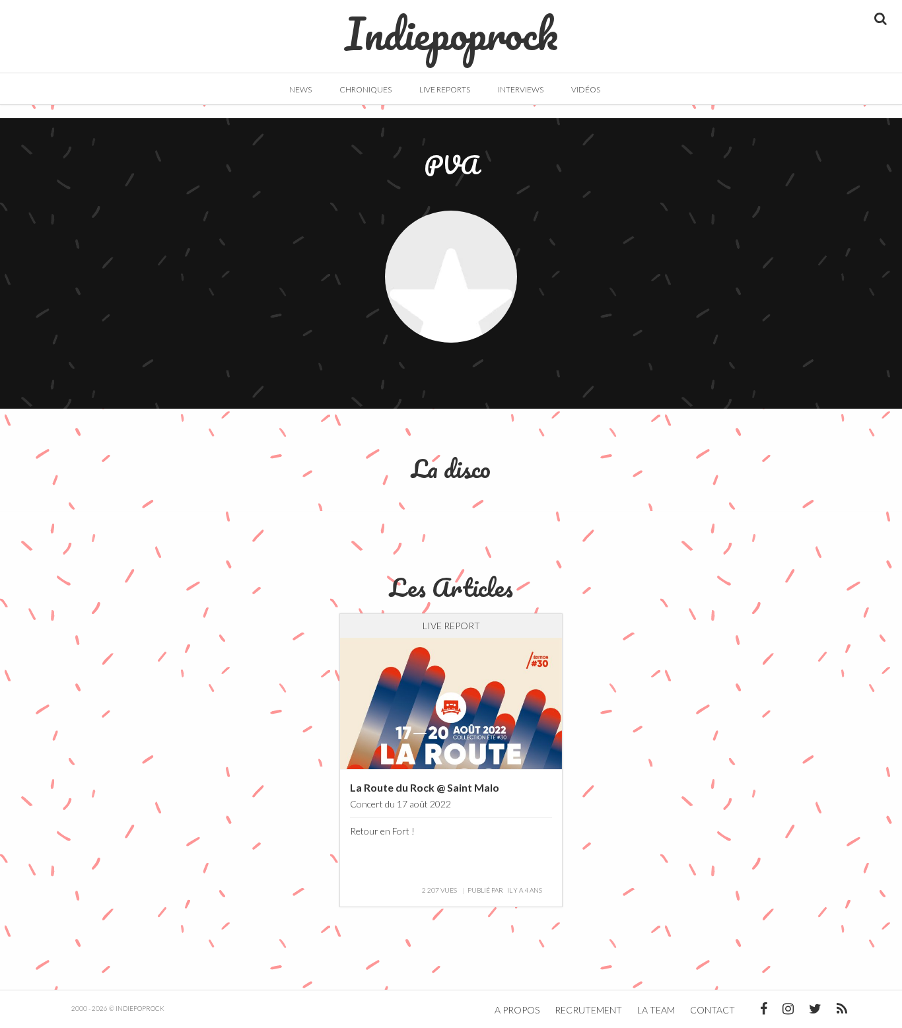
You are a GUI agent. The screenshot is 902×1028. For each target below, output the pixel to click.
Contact (712, 1009)
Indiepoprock (451, 27)
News (300, 89)
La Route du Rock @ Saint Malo (424, 787)
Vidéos (585, 89)
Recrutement (588, 1009)
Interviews (520, 89)
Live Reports (444, 89)
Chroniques (365, 89)
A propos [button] (517, 1009)
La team (656, 1009)
